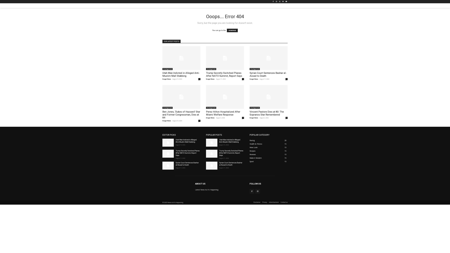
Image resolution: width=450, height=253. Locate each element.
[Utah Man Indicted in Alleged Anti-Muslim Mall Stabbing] (181, 58)
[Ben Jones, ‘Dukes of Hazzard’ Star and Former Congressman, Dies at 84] (181, 97)
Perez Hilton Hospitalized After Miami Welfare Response (223, 113)
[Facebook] (273, 1)
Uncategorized (167, 69)
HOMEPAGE (232, 30)
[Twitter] (279, 1)
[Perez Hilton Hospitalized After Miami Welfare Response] (225, 97)
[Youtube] (286, 1)
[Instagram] (276, 1)
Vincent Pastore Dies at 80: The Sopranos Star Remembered (267, 113)
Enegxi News (166, 79)
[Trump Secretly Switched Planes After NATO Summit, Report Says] (225, 58)
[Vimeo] (283, 1)
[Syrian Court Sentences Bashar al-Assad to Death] (269, 58)
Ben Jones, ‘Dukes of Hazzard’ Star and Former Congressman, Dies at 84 (181, 114)
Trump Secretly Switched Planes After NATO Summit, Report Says (224, 74)
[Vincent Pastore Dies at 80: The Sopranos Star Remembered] (269, 97)
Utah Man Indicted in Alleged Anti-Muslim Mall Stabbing (181, 74)
